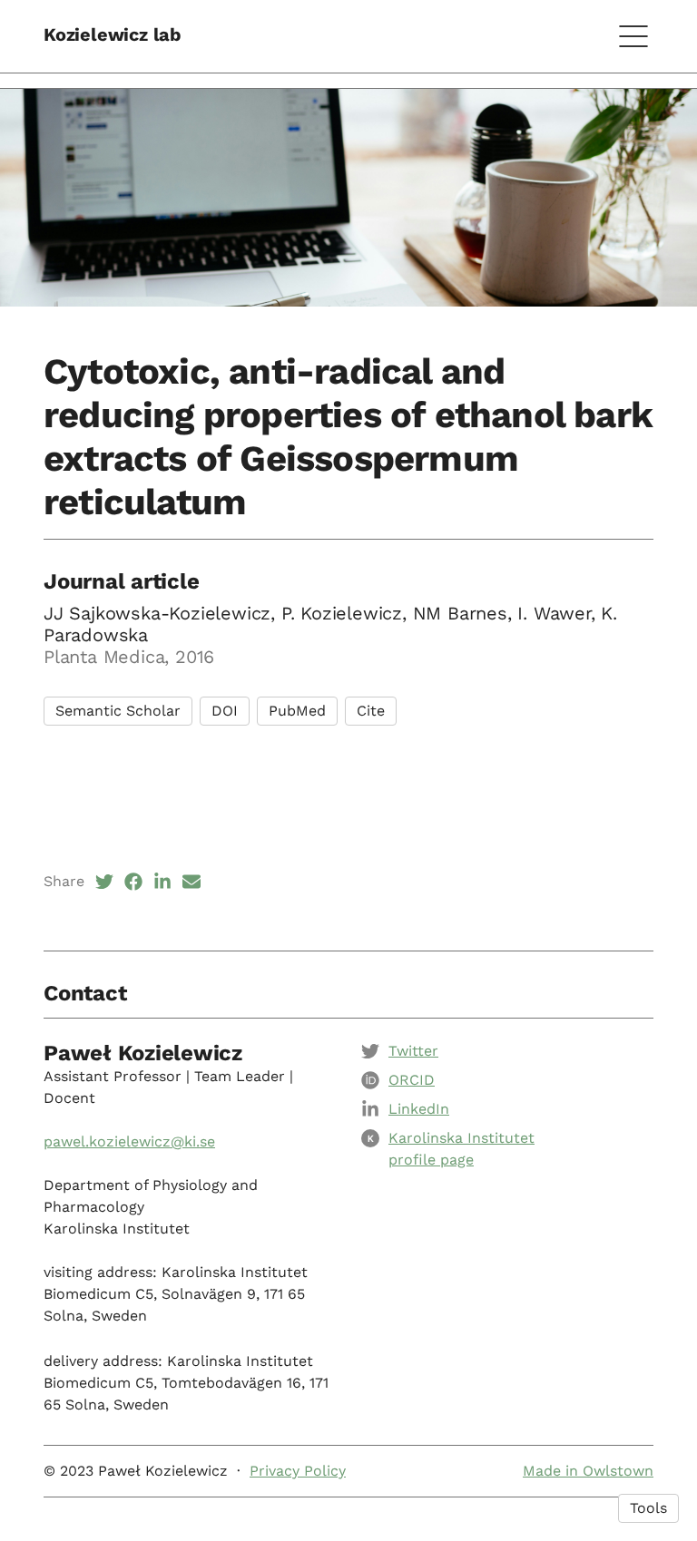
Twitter (413, 1050)
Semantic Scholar (118, 710)
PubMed (297, 710)
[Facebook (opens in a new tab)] (133, 882)
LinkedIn (418, 1108)
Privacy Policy (298, 1470)
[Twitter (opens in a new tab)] (104, 882)
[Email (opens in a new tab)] (191, 882)
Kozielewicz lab (113, 34)
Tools (648, 1508)
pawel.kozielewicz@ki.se (129, 1141)
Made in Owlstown (588, 1470)
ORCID (411, 1079)
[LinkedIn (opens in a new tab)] (162, 882)
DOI (224, 710)
